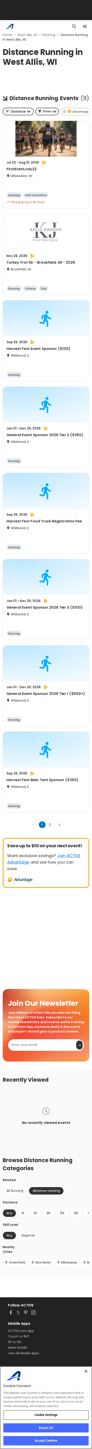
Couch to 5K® (18, 1336)
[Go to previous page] (33, 824)
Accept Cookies (46, 1440)
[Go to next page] (59, 824)
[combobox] (18, 111)
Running (49, 35)
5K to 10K (14, 1342)
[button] (47, 111)
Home (7, 35)
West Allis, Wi (27, 35)
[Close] (86, 1371)
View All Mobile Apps (23, 1353)
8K (48, 1213)
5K (35, 1213)
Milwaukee (69, 1262)
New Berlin (43, 1262)
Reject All (46, 1428)
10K (62, 1213)
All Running (14, 1190)
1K (23, 1213)
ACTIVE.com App (21, 1331)
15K (76, 1213)
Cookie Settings (46, 1415)
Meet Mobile (17, 1347)
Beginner (28, 1235)
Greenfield (17, 1262)
